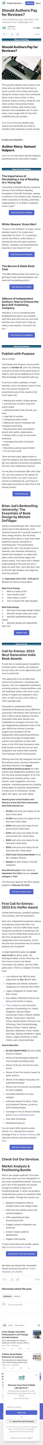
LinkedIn (18, 1272)
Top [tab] (4, 1325)
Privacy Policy (28, 1431)
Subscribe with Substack (23, 1421)
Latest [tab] (10, 1325)
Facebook (6, 1272)
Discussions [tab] (19, 1325)
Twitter (32, 1268)
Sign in (38, 3)
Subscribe (29, 3)
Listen (38, 28)
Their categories (13, 1005)
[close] (36, 1375)
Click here (6, 123)
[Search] (39, 1325)
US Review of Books (26, 1134)
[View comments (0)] (12, 34)
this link (9, 1247)
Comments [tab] (7, 1296)
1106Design (11, 26)
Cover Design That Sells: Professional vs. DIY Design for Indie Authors (15, 1335)
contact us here (23, 1247)
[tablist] (12, 1296)
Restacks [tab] (17, 1296)
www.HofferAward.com (23, 1115)
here (11, 1131)
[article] (21, 1340)
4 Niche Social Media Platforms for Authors (12, 1355)
